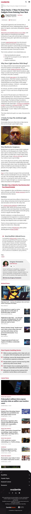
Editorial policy (13, 238)
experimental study (11, 42)
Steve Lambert (14, 229)
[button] (26, 2)
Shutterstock (16, 227)
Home (2, 4)
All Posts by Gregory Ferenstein (12, 278)
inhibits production (16, 69)
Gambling (3, 409)
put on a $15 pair (18, 156)
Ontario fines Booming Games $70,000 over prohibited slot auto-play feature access (10, 413)
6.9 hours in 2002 (17, 105)
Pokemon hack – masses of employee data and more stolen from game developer (15, 302)
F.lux (2, 173)
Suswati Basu (4, 405)
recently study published (10, 205)
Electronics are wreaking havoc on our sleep (13, 32)
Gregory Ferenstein (16, 262)
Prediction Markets (6, 396)
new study (13, 77)
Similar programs (20, 192)
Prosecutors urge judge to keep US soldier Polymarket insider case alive (10, 459)
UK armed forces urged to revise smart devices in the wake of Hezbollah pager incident (10, 311)
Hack (3, 256)
